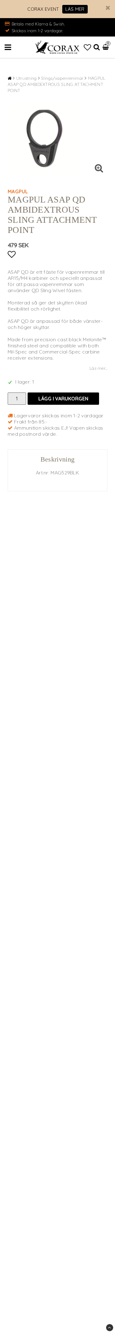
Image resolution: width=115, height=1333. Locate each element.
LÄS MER (75, 9)
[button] (87, 47)
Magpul (18, 191)
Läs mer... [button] (98, 368)
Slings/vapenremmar (62, 78)
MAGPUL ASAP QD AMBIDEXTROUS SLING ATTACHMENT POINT (56, 84)
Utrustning (26, 78)
